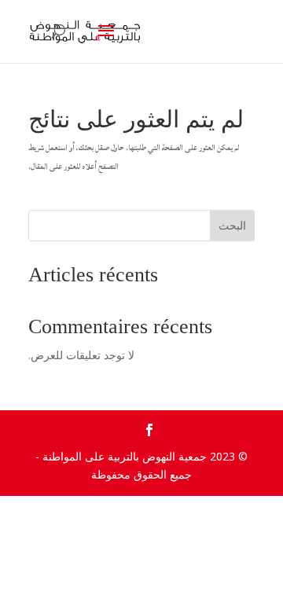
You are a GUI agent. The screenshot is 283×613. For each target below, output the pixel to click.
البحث (232, 225)
